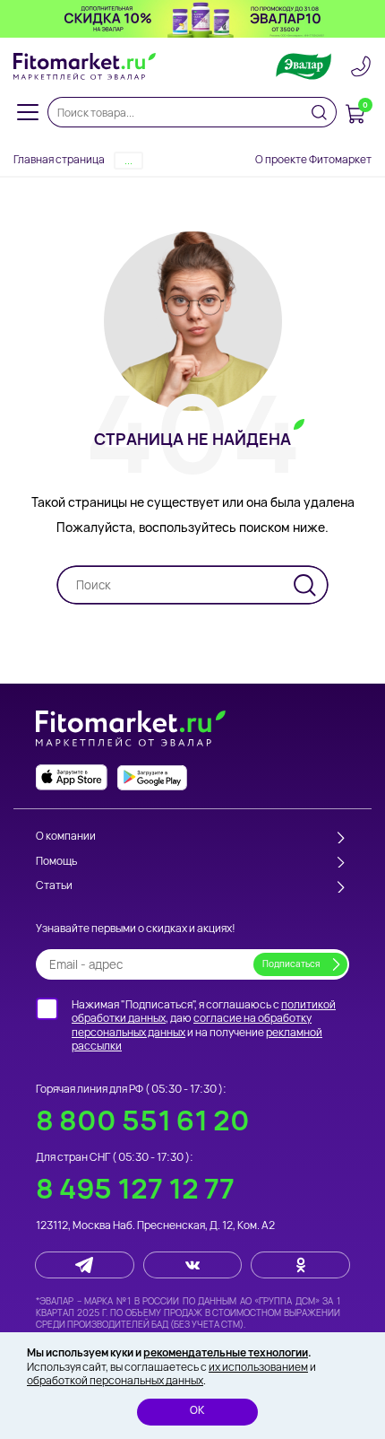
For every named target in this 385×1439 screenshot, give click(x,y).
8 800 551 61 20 (143, 1120)
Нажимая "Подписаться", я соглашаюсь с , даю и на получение (204, 1025)
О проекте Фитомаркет (313, 159)
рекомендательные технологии (225, 1352)
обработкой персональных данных (115, 1380)
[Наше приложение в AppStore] (71, 777)
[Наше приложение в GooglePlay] (152, 777)
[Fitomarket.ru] (85, 66)
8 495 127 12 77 (135, 1188)
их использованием (258, 1366)
